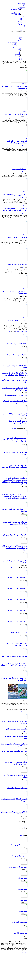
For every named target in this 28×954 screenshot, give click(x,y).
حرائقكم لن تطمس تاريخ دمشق (17, 343)
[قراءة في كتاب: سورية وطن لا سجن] (19, 109)
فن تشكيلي (19, 21)
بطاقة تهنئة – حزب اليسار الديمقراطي (15, 535)
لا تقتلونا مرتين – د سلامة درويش (16, 354)
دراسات (23, 15)
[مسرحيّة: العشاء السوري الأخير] (19, 260)
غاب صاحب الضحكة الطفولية (18, 632)
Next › (24, 331)
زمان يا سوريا (17, 11)
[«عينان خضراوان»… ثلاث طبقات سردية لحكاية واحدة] (19, 287)
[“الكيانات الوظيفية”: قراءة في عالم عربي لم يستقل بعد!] (19, 82)
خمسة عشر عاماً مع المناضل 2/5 (17, 610)
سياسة (23, 5)
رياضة (18, 10)
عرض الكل (22, 333)
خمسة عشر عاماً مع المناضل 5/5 (17, 577)
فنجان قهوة (17, 14)
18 (25, 828)
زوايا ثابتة (20, 8)
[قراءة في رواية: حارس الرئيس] (19, 233)
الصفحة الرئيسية (21, 3)
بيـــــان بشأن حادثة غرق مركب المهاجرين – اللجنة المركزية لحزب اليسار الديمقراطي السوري (14, 439)
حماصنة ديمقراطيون (15, 9)
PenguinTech (24, 952)
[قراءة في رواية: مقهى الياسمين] (19, 316)
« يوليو (26, 832)
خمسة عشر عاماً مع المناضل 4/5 (17, 588)
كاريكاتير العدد (19, 23)
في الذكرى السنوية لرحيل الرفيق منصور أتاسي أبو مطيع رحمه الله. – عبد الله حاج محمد (14, 665)
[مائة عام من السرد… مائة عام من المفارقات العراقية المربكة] (19, 137)
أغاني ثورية (20, 24)
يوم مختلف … (22, 900)
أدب (21, 20)
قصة (21, 19)
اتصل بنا (23, 26)
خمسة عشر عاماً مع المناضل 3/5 (17, 599)
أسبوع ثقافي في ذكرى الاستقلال (17, 788)
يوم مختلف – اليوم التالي (19, 922)
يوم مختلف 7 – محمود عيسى (18, 867)
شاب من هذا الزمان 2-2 (19, 845)
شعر (21, 18)
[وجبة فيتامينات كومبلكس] (19, 164)
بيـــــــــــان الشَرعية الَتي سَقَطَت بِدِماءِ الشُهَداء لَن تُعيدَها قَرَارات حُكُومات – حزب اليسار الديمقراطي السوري (14, 496)
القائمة (26, 33)
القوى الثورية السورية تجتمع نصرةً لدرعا (14, 751)
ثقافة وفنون (22, 16)
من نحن (23, 25)
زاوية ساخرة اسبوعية (15, 13)
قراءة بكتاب (24, 83)
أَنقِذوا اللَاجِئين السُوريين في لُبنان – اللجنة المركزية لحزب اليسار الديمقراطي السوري (14, 547)
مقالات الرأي (22, 7)
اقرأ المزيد (19, 950)
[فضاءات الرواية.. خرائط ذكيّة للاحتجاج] (19, 190)
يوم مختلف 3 (23, 911)
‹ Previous (17, 331)
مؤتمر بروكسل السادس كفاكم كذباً (16, 395)
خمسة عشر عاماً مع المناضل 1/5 (17, 621)
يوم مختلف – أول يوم (20, 933)
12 (24, 827)
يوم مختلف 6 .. (22, 878)
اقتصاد (23, 4)
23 (17, 828)
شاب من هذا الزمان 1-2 (19, 856)
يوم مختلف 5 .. (22, 889)
